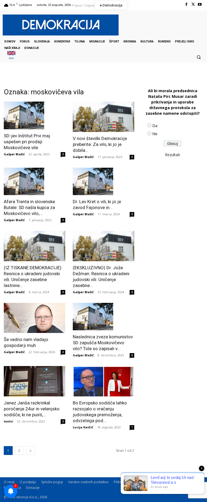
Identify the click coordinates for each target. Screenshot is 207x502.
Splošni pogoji (52, 482)
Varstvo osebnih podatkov (88, 482)
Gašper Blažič (14, 154)
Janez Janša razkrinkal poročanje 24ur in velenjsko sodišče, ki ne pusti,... (32, 408)
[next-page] (30, 450)
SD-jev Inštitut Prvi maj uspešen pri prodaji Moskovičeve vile (27, 141)
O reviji (9, 482)
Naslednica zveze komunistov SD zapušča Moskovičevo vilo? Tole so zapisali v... (103, 342)
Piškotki (119, 482)
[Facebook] (186, 4)
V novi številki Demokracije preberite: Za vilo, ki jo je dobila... (100, 144)
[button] (198, 57)
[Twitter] (193, 4)
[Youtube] (199, 4)
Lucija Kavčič (83, 427)
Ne (154, 133)
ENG (11, 58)
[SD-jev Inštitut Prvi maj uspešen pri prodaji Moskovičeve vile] (34, 115)
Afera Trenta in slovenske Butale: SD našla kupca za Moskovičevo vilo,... (29, 207)
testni (8, 421)
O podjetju (28, 482)
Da (154, 125)
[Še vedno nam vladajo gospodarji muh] (34, 318)
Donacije (33, 487)
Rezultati (172, 154)
